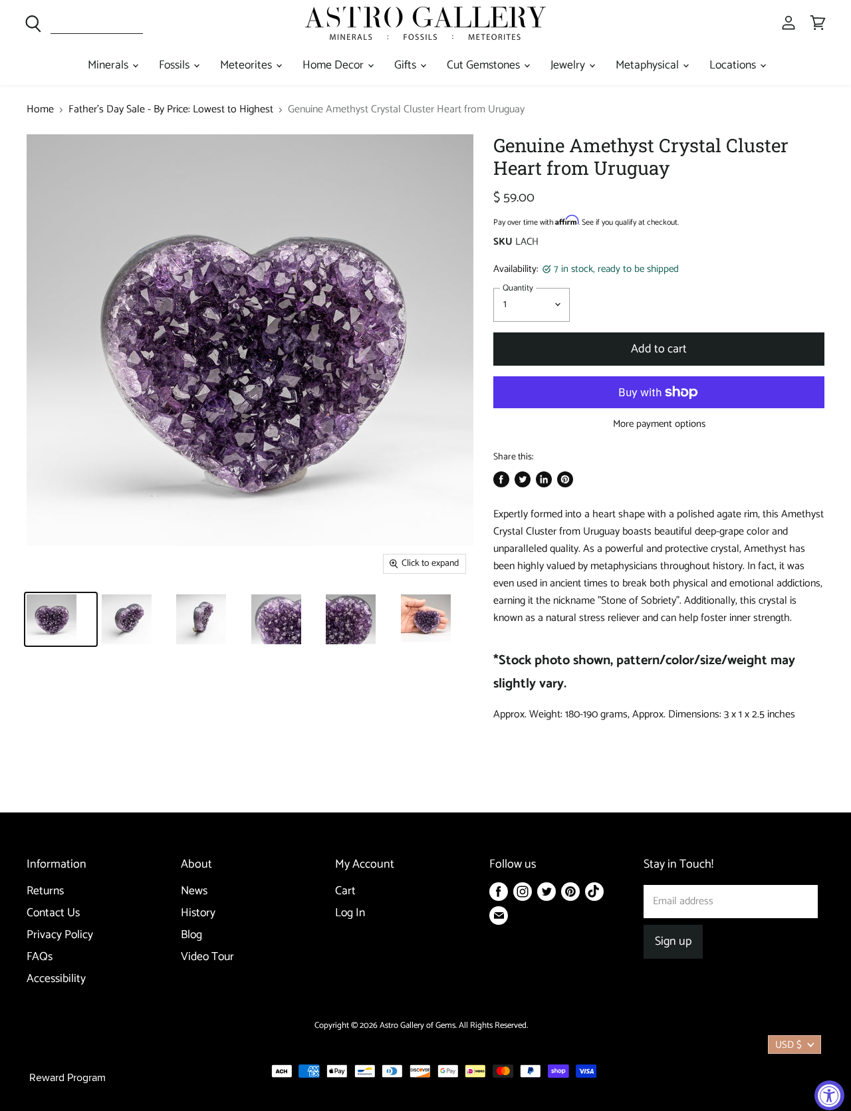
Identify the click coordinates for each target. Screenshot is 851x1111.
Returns (45, 891)
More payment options (659, 424)
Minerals (109, 65)
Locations (734, 65)
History (198, 913)
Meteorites (247, 65)
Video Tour (207, 957)
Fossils (175, 65)
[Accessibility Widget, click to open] (829, 1095)
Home (40, 110)
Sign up (673, 941)
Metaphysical (648, 65)
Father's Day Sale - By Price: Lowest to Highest (170, 110)
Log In (350, 913)
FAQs (40, 957)
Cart (345, 891)
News (194, 891)
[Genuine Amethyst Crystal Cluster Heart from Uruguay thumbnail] (60, 619)
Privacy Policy (60, 935)
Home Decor (334, 65)
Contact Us (53, 913)
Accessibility (56, 979)
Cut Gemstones (485, 65)
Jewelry (569, 65)
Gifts (406, 65)
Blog (191, 935)
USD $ (788, 1045)
